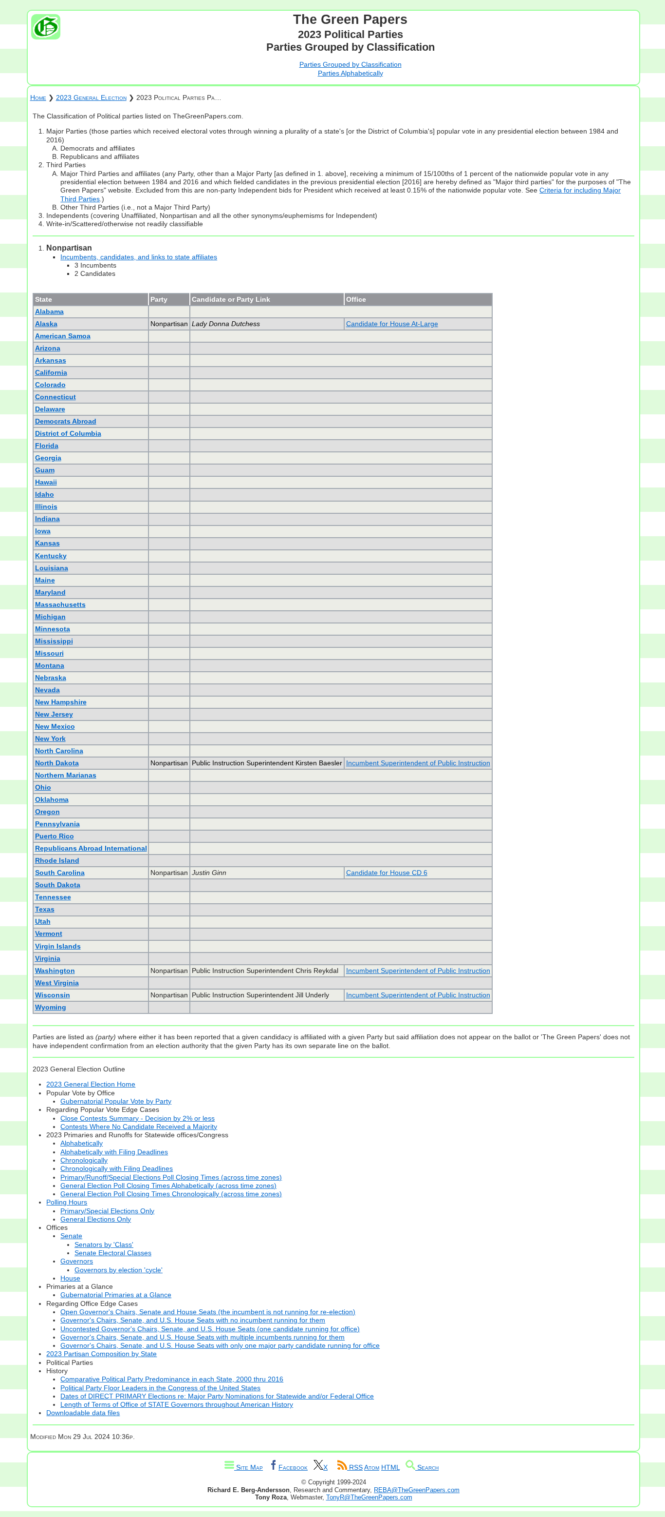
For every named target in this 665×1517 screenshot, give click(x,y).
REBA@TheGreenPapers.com (417, 1490)
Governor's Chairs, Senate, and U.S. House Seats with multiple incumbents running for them (202, 1337)
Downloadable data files (83, 1413)
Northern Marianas (65, 775)
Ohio (43, 787)
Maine (45, 580)
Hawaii (46, 482)
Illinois (46, 506)
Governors (76, 1261)
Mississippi (54, 641)
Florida (46, 445)
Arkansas (50, 360)
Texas (45, 909)
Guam (45, 470)
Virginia (47, 958)
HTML (390, 1467)
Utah (43, 921)
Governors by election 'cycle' (118, 1270)
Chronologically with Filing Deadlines (116, 1168)
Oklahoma (52, 799)
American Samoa (63, 336)
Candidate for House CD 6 (386, 872)
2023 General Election (91, 97)
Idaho (44, 494)
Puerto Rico (54, 836)
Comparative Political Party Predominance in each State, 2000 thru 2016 (171, 1379)
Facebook (293, 1467)
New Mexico (55, 726)
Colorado (50, 385)
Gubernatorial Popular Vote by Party (115, 1101)
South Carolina (60, 872)
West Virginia (57, 983)
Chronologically (84, 1160)
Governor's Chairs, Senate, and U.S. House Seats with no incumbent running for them (192, 1320)
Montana (49, 665)
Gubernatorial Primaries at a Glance (115, 1295)
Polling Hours (66, 1202)
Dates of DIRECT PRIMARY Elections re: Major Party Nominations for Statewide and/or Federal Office (217, 1396)
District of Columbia (68, 433)
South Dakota (57, 885)
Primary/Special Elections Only (107, 1211)
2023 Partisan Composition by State (101, 1354)
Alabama (49, 311)
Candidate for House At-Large (392, 324)
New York (50, 738)
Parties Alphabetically (350, 73)
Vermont (48, 933)
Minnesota (52, 629)
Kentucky (51, 556)
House (70, 1278)
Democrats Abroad (65, 421)
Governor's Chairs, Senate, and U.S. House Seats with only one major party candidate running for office (220, 1345)
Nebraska (50, 677)
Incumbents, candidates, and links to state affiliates (138, 257)
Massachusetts (60, 604)
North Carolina (59, 751)
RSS (355, 1467)
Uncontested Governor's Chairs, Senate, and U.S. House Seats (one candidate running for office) (210, 1329)
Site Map (248, 1467)
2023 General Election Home (90, 1084)
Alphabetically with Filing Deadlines (114, 1152)
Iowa (43, 531)
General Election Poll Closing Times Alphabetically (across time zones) (168, 1185)
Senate (71, 1236)
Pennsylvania (57, 824)
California (51, 372)
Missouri (49, 653)
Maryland (50, 592)
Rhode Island (57, 860)
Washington (55, 970)
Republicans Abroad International (91, 848)
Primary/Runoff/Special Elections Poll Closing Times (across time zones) (171, 1177)
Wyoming (50, 1007)
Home (38, 97)
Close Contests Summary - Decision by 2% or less (137, 1118)
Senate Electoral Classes (112, 1253)
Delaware (50, 409)
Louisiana (51, 568)
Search (427, 1467)
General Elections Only (95, 1219)
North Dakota (57, 763)
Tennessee (53, 897)
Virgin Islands (58, 946)
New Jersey (54, 714)
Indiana (47, 519)
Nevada (47, 690)
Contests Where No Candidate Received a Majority (138, 1126)
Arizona (47, 348)
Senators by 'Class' (103, 1244)
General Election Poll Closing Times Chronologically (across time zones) (171, 1194)
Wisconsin (52, 995)
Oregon (47, 812)
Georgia (48, 458)
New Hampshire (61, 702)
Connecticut (55, 397)
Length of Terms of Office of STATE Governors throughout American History (176, 1404)
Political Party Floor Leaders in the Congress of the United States (160, 1388)
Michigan (50, 617)
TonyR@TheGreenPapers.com (369, 1497)
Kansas (47, 543)
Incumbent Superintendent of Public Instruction (418, 763)
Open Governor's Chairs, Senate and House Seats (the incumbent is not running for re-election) (207, 1312)
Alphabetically (81, 1143)
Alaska (46, 324)
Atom (371, 1467)
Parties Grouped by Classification (350, 64)
